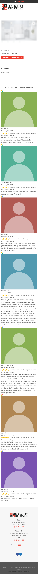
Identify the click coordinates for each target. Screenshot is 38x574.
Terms (30, 567)
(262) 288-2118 (19, 540)
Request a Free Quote (12, 57)
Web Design (11, 571)
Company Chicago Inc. (23, 571)
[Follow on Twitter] (20, 554)
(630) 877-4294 (20, 1)
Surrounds (5, 50)
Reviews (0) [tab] (5, 72)
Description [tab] (5, 68)
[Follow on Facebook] (17, 554)
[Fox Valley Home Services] (12, 7)
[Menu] (36, 7)
